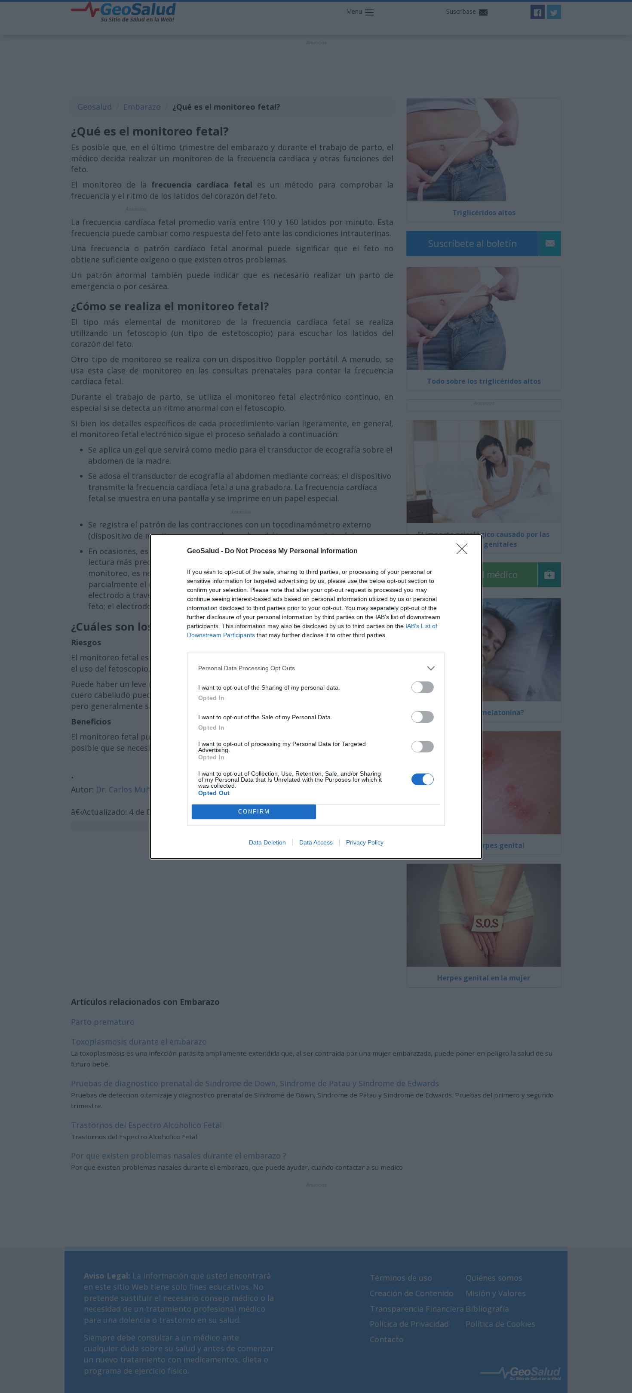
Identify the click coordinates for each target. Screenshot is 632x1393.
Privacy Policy (364, 842)
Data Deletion (267, 842)
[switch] (422, 687)
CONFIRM (254, 811)
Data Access (316, 842)
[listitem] (316, 668)
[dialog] (316, 697)
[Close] (465, 551)
